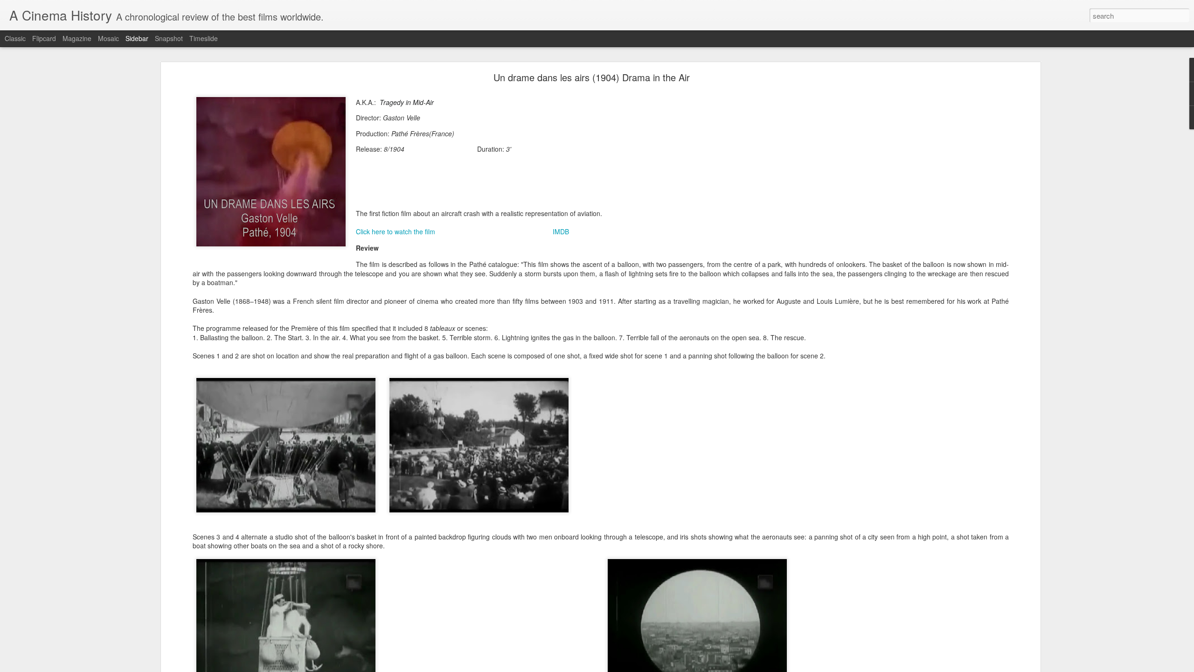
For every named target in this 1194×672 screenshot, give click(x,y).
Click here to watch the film (395, 231)
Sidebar (136, 38)
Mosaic (108, 38)
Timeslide (203, 38)
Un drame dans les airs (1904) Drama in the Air (591, 77)
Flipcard (44, 38)
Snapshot (169, 38)
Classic (15, 38)
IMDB (561, 231)
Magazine (76, 38)
